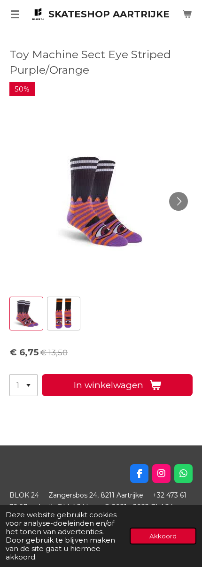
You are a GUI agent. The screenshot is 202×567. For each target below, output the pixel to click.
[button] (26, 313)
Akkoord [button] (163, 536)
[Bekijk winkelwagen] (187, 14)
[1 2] (23, 385)
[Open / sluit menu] (15, 14)
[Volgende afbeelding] (178, 201)
